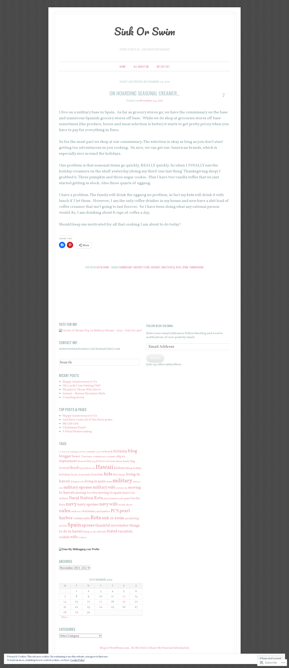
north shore (125, 505)
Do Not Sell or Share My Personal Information (160, 648)
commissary (125, 267)
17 (100, 602)
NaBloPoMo (128, 493)
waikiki (64, 537)
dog (93, 461)
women (82, 537)
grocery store (141, 267)
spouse (88, 525)
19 (123, 602)
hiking (128, 468)
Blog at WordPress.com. (115, 648)
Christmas (86, 456)
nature (63, 498)
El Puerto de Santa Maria (109, 461)
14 (65, 602)
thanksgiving (196, 267)
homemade (85, 474)
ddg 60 (120, 456)
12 (123, 596)
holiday (137, 468)
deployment (68, 461)
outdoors (76, 511)
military (122, 481)
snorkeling (132, 518)
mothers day (122, 488)
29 (76, 612)
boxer (76, 456)
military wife (104, 487)
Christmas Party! (74, 428)
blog (132, 451)
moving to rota (86, 493)
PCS (115, 511)
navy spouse (87, 504)
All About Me (141, 66)
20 (136, 602)
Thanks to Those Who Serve (82, 390)
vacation (125, 531)
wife (74, 537)
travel (112, 531)
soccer (63, 526)
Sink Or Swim (144, 31)
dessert (82, 461)
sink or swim (113, 518)
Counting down (73, 397)
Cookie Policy (77, 660)
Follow (155, 358)
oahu (64, 510)
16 (88, 602)
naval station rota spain (116, 498)
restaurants (81, 518)
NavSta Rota (168, 267)
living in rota (77, 481)
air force (83, 451)
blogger (65, 456)
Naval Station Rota (86, 498)
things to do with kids (94, 531)
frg (81, 468)
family (126, 461)
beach (109, 452)
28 (64, 612)
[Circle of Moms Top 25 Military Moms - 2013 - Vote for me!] (100, 331)
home (74, 475)
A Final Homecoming (77, 432)
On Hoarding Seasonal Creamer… (145, 93)
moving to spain (109, 493)
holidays (155, 267)
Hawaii (104, 467)
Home (123, 66)
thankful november (112, 525)
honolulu (97, 475)
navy (71, 504)
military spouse (78, 487)
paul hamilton (102, 511)
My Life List (163, 66)
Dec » (65, 617)
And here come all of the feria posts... (88, 420)
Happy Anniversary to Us (80, 382)
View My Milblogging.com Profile (80, 549)
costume (111, 456)
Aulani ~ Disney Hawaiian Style (84, 394)
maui (109, 481)
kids (108, 474)
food (74, 468)
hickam (119, 468)
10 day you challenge (68, 451)
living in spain (95, 481)
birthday (120, 451)
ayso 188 (100, 451)
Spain (185, 267)
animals (91, 451)
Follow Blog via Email (159, 325)
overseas (88, 511)
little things (119, 474)
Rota (178, 267)
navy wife (108, 504)
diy (89, 461)
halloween (89, 468)
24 (100, 607)
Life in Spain (102, 267)
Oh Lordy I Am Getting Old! (81, 386)
